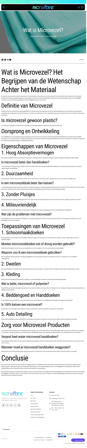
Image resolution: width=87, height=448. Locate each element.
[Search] (79, 7)
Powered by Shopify (80, 443)
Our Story (33, 398)
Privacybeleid (48, 437)
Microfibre (81, 59)
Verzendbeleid (49, 440)
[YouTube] (11, 405)
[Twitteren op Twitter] (5, 59)
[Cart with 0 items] (82, 7)
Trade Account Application (37, 417)
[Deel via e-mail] (10, 59)
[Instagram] (7, 405)
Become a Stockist (35, 412)
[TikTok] (15, 405)
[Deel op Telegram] (7, 59)
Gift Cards (33, 401)
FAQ (32, 395)
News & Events (34, 406)
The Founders (34, 403)
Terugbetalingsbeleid (39, 437)
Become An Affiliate (36, 409)
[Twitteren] (19, 405)
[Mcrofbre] (43, 7)
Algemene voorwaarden (39, 440)
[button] (82, 7)
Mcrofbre (73, 443)
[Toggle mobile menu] (17, 7)
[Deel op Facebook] (2, 59)
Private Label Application (37, 414)
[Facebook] (3, 405)
